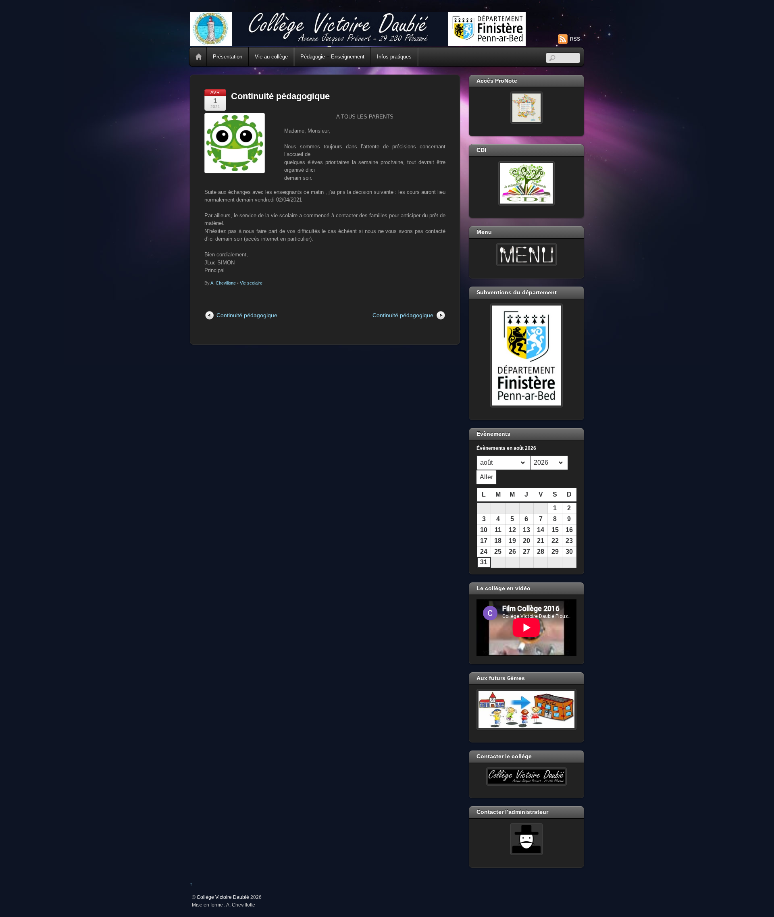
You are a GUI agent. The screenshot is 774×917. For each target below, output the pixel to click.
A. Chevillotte (223, 283)
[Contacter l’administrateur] (526, 839)
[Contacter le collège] (526, 776)
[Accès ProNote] (526, 107)
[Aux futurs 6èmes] (526, 709)
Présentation (227, 57)
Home (198, 57)
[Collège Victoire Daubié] (358, 42)
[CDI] (526, 183)
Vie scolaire (251, 283)
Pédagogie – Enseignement (332, 57)
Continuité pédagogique (280, 96)
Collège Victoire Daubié (223, 897)
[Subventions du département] (526, 356)
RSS (575, 39)
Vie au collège (271, 57)
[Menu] (526, 254)
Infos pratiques (394, 57)
